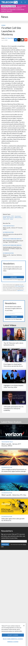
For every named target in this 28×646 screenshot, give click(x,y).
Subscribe (13, 277)
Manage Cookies (12, 641)
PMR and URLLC (18, 217)
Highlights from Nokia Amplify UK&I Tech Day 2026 (13, 386)
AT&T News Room (9, 38)
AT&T (12, 216)
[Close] (24, 625)
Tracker (11, 219)
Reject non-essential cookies (13, 638)
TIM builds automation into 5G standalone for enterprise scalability (13, 408)
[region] (13, 634)
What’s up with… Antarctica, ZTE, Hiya (13, 495)
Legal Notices (20, 290)
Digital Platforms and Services (12, 238)
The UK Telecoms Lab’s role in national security (13, 344)
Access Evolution (8, 232)
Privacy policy (21, 279)
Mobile (3, 25)
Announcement (6, 216)
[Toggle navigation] (25, 2)
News (4, 16)
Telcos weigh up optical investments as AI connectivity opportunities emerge (13, 470)
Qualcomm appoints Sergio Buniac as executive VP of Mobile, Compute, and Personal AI (12, 249)
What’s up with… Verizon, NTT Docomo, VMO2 (11, 445)
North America (10, 217)
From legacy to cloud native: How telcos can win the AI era (13, 365)
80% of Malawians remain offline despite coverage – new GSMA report (13, 241)
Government (18, 216)
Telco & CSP (6, 219)
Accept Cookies (13, 635)
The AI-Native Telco (8, 225)
